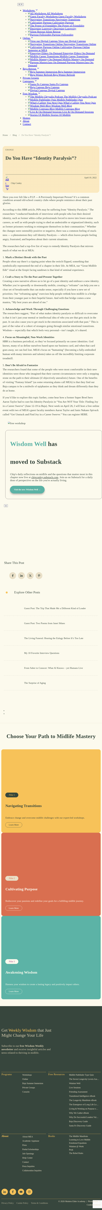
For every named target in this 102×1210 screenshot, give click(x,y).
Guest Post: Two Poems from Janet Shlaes (51, 623)
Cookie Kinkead (94, 1205)
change (9, 150)
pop (3, 1178)
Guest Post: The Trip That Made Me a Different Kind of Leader (51, 608)
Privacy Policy (7, 1203)
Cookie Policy (21, 1203)
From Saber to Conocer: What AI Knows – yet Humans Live (51, 668)
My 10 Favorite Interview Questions (51, 653)
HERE (84, 414)
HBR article (28, 209)
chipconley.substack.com (44, 477)
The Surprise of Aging (51, 683)
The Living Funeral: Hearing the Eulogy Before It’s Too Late (51, 638)
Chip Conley (16, 183)
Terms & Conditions (38, 1203)
